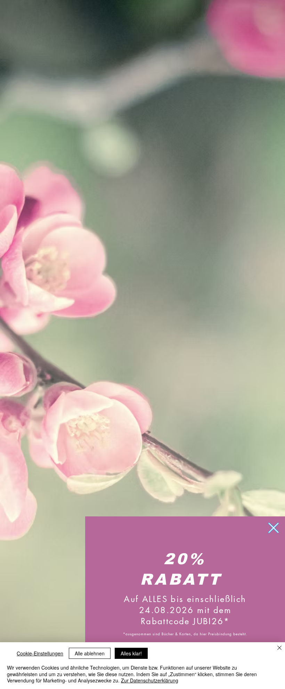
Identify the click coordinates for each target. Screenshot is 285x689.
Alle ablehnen (90, 653)
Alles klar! (131, 653)
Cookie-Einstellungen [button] (40, 653)
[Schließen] (279, 648)
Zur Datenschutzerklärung (149, 680)
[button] (273, 528)
